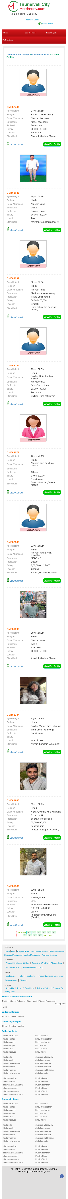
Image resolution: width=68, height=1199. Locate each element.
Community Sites (12, 967)
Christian (12, 1016)
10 (40, 935)
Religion (5, 1001)
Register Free (23, 951)
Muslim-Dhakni (41, 1078)
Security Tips (58, 988)
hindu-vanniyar (9, 1070)
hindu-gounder (9, 1042)
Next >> (47, 935)
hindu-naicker (41, 1049)
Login (13, 951)
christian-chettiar (42, 1060)
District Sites (8, 40)
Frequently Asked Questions (50, 976)
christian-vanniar (10, 1088)
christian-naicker (10, 1078)
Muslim (21, 1016)
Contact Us (11, 976)
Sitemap (23, 980)
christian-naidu (9, 1081)
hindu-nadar (40, 1045)
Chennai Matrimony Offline (17, 963)
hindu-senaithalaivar (12, 1063)
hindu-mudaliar (41, 1036)
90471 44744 (47, 24)
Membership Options (32, 967)
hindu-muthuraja (42, 1042)
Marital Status (39, 1001)
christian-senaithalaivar (13, 1085)
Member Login (32, 20)
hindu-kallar (8, 1049)
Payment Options (49, 955)
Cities (28, 1001)
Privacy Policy (43, 988)
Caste (13, 1001)
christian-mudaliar (43, 1067)
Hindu (4, 1016)
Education (50, 1001)
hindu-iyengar (9, 1045)
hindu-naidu (40, 1052)
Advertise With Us (40, 963)
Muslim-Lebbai (41, 1081)
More (5, 1007)
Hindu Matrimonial (56, 951)
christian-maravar (43, 1063)
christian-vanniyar (11, 1091)
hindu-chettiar (9, 1039)
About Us (10, 988)
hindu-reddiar (9, 1060)
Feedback (30, 976)
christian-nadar (42, 1073)
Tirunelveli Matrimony (18, 54)
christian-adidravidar (44, 1057)
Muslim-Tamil (41, 1091)
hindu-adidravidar (10, 1036)
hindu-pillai (7, 1057)
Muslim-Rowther (42, 1085)
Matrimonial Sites (40, 54)
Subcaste (21, 1001)
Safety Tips (10, 991)
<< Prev (22, 932)
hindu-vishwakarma (11, 1073)
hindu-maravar (9, 1052)
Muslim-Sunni (41, 1088)
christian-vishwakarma (13, 1094)
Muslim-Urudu (41, 1094)
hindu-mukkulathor (43, 1039)
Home (5, 33)
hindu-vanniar (9, 1067)
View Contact (16, 144)
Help (21, 976)
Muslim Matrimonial (32, 955)
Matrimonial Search (39, 951)
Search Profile (30, 33)
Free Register (51, 33)
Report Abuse (11, 980)
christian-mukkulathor (44, 1070)
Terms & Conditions (25, 988)
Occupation (60, 1004)
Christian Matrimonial (13, 955)
